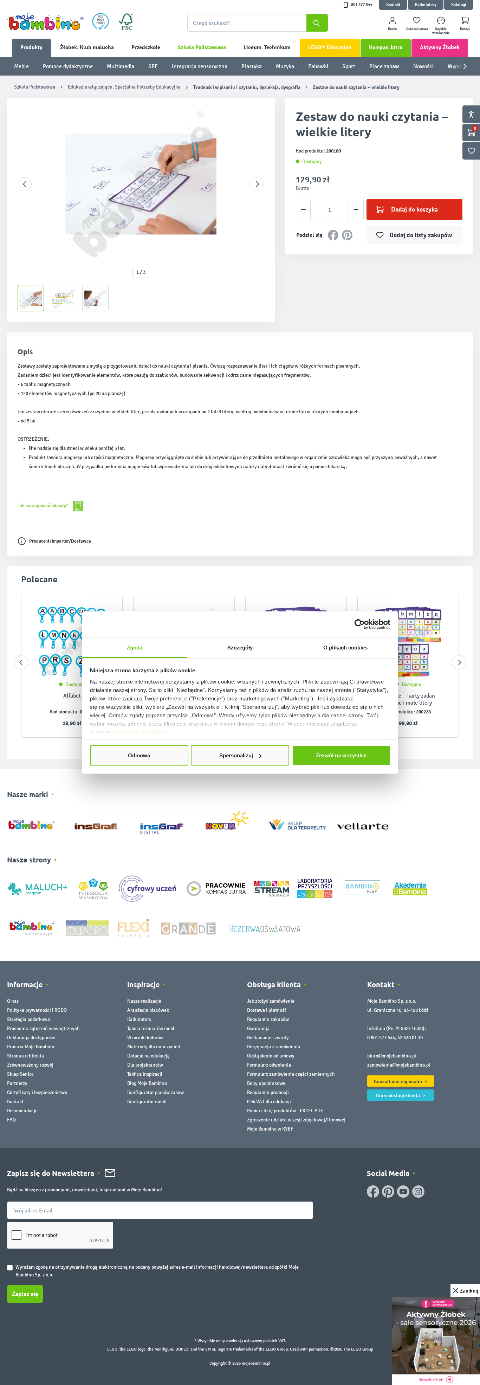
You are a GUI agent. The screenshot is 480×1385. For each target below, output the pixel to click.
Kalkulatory (425, 4)
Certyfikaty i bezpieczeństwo (37, 1092)
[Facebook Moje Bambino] (373, 1191)
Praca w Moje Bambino (30, 1047)
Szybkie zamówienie (441, 31)
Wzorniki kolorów (145, 1038)
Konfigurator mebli (147, 1102)
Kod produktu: (64, 712)
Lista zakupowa (417, 29)
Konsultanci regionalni (398, 1081)
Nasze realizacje (144, 1001)
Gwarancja (258, 1028)
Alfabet (72, 695)
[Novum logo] (231, 823)
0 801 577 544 (381, 1038)
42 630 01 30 (410, 1038)
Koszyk (465, 29)
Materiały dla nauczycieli (153, 1047)
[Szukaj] (317, 23)
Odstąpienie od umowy (270, 1056)
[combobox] (257, 23)
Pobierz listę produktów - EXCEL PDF (285, 1111)
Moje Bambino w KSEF (270, 1129)
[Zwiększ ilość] (356, 209)
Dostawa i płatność (267, 1010)
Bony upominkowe (266, 1083)
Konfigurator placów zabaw (155, 1092)
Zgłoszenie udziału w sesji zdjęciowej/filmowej (296, 1120)
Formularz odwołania (269, 1065)
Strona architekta (25, 1056)
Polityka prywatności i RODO (37, 1010)
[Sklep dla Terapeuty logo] (297, 823)
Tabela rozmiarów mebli (151, 1028)
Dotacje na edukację (148, 1056)
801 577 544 (361, 4)
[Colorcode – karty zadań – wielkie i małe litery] (408, 642)
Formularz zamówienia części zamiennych (291, 1074)
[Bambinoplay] (362, 888)
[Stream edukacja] (271, 888)
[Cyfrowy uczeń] (148, 888)
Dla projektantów (145, 1065)
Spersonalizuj (236, 755)
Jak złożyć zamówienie (270, 1001)
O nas (13, 1001)
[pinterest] (388, 1191)
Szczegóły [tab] (240, 647)
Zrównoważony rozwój (30, 1065)
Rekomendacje (22, 1111)
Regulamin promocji (268, 1092)
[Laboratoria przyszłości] (314, 888)
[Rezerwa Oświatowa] (264, 928)
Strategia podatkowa (28, 1019)
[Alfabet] (72, 642)
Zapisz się (25, 1294)
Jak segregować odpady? (43, 506)
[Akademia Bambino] (410, 888)
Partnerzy (17, 1083)
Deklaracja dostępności (31, 1038)
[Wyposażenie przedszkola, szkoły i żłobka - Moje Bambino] (45, 21)
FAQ (11, 1120)
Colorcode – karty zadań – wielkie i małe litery (408, 699)
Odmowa (139, 755)
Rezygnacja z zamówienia (273, 1047)
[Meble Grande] (189, 928)
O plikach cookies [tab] (345, 647)
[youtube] (403, 1191)
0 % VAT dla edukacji (269, 1102)
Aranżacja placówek (148, 1010)
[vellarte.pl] (362, 823)
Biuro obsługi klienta (398, 1095)
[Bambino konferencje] (32, 928)
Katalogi (458, 4)
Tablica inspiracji (144, 1074)
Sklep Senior (20, 1074)
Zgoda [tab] (135, 647)
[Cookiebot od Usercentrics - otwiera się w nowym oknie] (359, 624)
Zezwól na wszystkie (341, 755)
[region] (141, 210)
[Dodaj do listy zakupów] (439, 612)
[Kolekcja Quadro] (87, 928)
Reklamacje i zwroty (268, 1038)
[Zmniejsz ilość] (303, 209)
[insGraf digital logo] (166, 823)
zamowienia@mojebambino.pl (398, 1065)
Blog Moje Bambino (147, 1083)
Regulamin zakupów (268, 1019)
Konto (392, 29)
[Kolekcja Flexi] (133, 928)
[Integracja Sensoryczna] (93, 888)
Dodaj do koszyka (414, 209)
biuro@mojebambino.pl (391, 1056)
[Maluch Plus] (37, 888)
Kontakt (393, 4)
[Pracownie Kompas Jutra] (216, 888)
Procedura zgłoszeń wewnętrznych (43, 1028)
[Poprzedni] (25, 184)
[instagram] (418, 1191)
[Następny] (257, 184)
